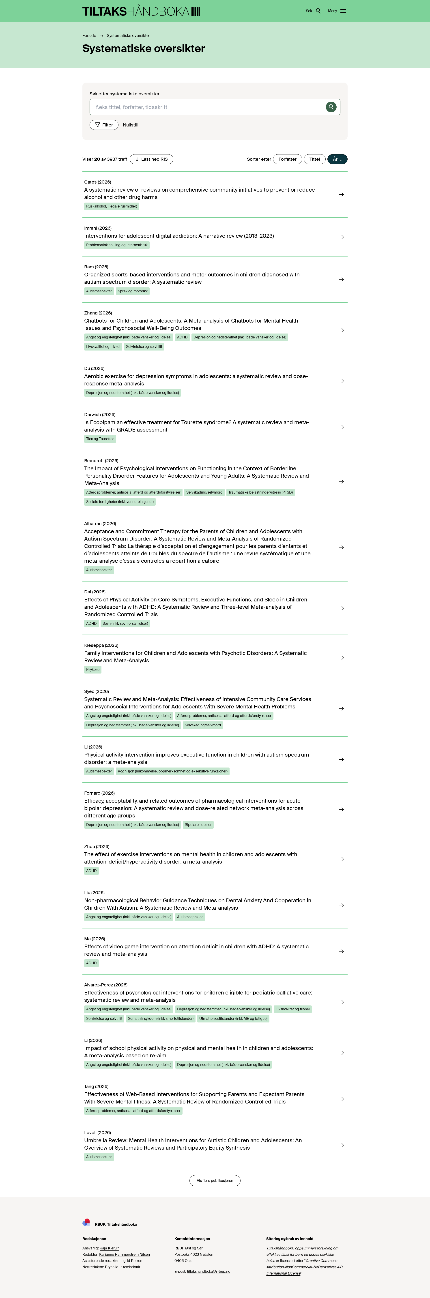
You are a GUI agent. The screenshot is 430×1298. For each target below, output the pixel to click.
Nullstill (130, 125)
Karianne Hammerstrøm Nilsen (124, 1254)
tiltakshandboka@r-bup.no (208, 1271)
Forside (89, 35)
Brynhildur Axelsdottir (122, 1267)
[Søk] (331, 107)
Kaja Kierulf (109, 1248)
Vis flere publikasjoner (215, 1180)
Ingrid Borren (131, 1260)
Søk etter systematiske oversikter (124, 94)
